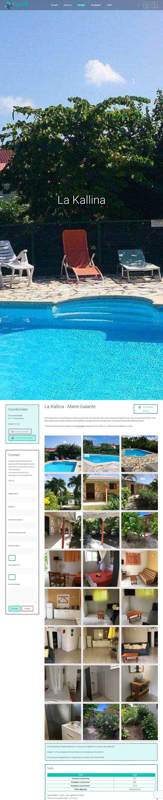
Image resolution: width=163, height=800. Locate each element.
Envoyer (14, 609)
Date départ (14, 565)
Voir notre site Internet (24, 438)
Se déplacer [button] (96, 5)
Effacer (27, 609)
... (12, 558)
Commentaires (14, 584)
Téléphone (13, 494)
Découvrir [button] (68, 5)
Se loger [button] (81, 5)
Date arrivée (14, 546)
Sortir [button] (109, 5)
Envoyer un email (22, 432)
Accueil (54, 5)
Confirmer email (15, 520)
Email (11, 507)
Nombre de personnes (17, 533)
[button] (138, 5)
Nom (11, 481)
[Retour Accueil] (17, 5)
